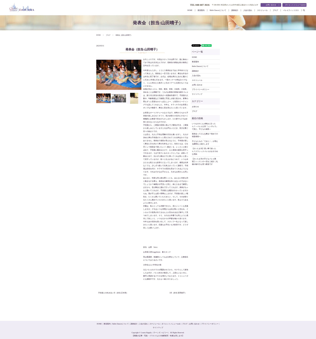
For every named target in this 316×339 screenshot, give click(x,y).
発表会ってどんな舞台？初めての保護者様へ (205, 135)
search (305, 10)
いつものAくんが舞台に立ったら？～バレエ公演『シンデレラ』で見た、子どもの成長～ (205, 126)
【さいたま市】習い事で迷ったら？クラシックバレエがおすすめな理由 (205, 151)
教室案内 (201, 10)
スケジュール (262, 10)
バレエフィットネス (291, 10)
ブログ (275, 10)
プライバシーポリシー (200, 89)
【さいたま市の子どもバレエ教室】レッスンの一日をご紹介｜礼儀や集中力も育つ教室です (205, 161)
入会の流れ (247, 10)
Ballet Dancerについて (218, 10)
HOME (189, 10)
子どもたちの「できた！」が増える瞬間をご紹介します (205, 142)
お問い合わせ (271, 5)
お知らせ (195, 107)
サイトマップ (197, 94)
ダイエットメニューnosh (294, 5)
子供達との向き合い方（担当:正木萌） (113, 293)
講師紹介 (234, 10)
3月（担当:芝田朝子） (177, 293)
